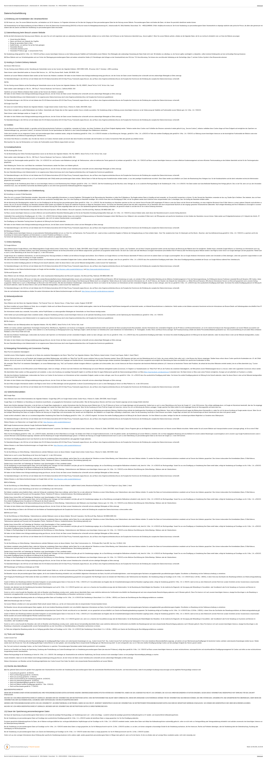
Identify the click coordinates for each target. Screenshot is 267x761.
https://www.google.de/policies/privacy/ (98, 269)
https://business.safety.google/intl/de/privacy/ (69, 269)
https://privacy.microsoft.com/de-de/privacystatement (98, 291)
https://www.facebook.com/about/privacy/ (156, 372)
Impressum (260, 5)
